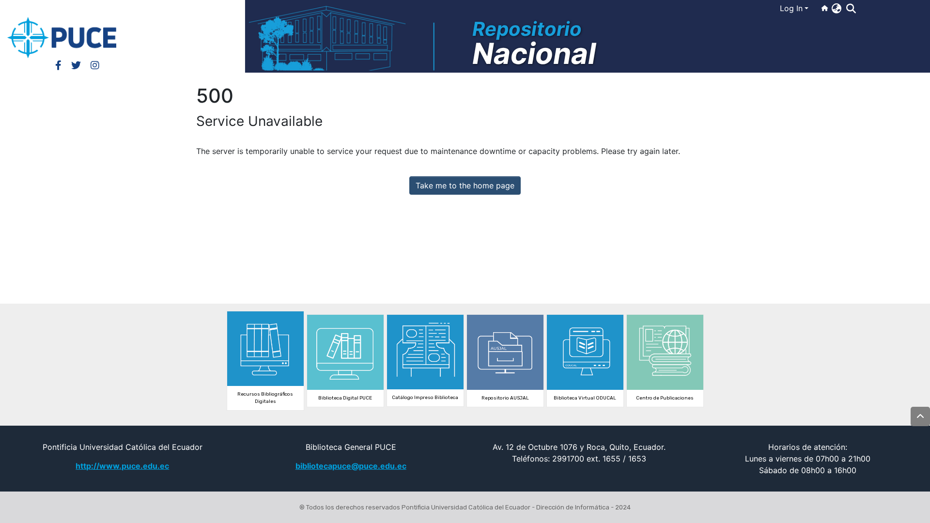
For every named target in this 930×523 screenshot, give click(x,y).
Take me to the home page (465, 185)
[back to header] (920, 416)
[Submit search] (850, 8)
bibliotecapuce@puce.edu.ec (350, 466)
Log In (791, 8)
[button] (836, 8)
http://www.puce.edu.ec (122, 466)
